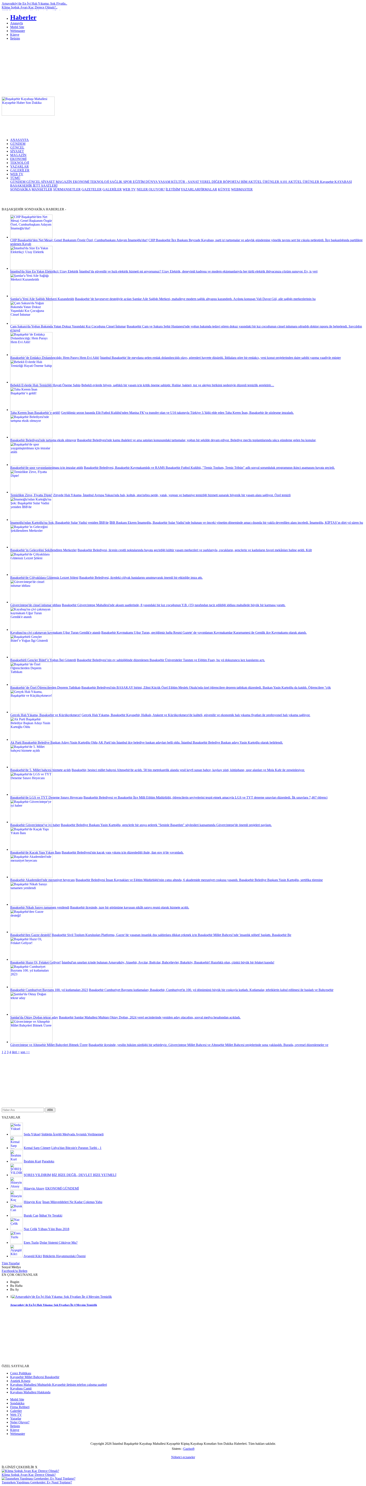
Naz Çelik (30, 1229)
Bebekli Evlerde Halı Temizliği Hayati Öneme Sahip (45, 385)
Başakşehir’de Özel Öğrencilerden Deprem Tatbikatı (45, 687)
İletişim (15, 38)
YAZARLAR (19, 166)
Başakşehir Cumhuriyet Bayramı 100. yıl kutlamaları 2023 (49, 990)
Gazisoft (188, 1448)
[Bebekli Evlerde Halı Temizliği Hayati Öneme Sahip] (31, 382)
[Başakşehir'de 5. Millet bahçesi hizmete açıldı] (31, 767)
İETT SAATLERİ (45, 185)
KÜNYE (224, 189)
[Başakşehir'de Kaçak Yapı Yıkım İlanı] (31, 849)
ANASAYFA (19, 140)
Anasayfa (16, 23)
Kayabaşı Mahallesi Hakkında (30, 1392)
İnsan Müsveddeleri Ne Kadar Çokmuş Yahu (72, 1202)
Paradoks (48, 1161)
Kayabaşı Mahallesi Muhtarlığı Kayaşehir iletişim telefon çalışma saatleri (58, 1384)
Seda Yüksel (32, 1134)
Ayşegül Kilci (33, 1256)
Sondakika (17, 1403)
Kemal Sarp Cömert (37, 1148)
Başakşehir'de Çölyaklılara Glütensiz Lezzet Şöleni (44, 577)
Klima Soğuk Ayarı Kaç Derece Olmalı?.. (29, 7)
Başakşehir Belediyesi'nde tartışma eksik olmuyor (43, 440)
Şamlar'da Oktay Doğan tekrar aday (34, 1017)
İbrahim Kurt (32, 1161)
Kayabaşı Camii (21, 1388)
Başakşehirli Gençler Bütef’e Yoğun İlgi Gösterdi (43, 660)
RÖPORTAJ (232, 182)
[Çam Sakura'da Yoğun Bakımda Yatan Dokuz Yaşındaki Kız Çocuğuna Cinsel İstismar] (31, 323)
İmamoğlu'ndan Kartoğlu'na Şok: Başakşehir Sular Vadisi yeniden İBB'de (59, 522)
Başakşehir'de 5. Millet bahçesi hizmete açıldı (40, 770)
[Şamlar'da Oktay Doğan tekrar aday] (31, 1014)
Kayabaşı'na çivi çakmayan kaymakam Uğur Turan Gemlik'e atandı (55, 632)
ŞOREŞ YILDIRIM (37, 1175)
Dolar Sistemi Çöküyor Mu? (59, 1242)
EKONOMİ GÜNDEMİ (62, 1188)
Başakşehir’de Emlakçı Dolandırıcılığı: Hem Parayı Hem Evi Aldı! (54, 357)
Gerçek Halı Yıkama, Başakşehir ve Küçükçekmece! (45, 715)
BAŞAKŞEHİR (21, 185)
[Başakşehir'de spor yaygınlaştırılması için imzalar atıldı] (31, 464)
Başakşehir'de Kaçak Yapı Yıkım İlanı (35, 852)
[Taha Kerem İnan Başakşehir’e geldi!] (31, 409)
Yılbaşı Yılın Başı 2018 (53, 1229)
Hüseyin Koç (33, 1202)
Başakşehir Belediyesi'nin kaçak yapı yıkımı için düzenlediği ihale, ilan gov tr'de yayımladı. (123, 852)
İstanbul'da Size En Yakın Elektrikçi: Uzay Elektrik (44, 271)
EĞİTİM (139, 182)
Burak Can (31, 1215)
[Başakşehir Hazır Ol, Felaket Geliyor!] (31, 959)
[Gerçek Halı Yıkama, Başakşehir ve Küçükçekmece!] (31, 712)
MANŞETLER (42, 189)
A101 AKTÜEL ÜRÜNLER (300, 182)
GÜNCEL (17, 147)
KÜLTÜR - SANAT (185, 182)
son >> (25, 1052)
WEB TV (16, 174)
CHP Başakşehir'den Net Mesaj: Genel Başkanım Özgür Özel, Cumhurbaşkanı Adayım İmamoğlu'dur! (79, 240)
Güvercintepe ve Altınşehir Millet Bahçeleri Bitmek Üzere (49, 1045)
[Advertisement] (235, 106)
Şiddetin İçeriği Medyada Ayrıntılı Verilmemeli (72, 1134)
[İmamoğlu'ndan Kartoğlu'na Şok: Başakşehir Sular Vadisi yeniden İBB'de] (31, 519)
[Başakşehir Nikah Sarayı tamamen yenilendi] (31, 904)
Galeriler (16, 1411)
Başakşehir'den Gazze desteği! (30, 935)
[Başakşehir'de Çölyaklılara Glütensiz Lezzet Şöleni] (31, 574)
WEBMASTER (242, 189)
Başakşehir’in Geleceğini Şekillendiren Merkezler (43, 550)
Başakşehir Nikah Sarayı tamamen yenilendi (39, 907)
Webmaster (17, 31)
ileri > (16, 1052)
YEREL (206, 182)
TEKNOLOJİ (19, 163)
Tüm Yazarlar (11, 1263)
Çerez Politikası (20, 1373)
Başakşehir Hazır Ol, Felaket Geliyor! (35, 962)
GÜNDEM (17, 143)
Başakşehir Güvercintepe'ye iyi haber (35, 825)
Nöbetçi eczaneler (183, 1457)
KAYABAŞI (343, 182)
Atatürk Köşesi (20, 1381)
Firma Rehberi (19, 1407)
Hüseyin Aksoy (34, 1188)
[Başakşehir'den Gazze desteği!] (31, 932)
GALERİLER (19, 170)
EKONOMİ (18, 159)
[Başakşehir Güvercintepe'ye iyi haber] (31, 822)
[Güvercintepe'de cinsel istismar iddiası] (31, 602)
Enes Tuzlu (31, 1242)
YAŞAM (164, 182)
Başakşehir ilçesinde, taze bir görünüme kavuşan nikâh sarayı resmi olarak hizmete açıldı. (129, 907)
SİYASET (17, 151)
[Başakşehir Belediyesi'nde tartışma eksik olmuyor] (31, 437)
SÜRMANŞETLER (67, 189)
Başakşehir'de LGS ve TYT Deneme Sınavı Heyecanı (46, 797)
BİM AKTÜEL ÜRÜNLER (260, 182)
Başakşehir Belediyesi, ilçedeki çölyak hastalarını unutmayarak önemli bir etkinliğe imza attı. (141, 577)
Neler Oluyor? (19, 1422)
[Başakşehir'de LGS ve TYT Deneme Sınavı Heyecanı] (31, 794)
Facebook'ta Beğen (14, 1271)
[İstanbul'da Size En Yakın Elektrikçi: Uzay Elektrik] (31, 268)
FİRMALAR (208, 189)
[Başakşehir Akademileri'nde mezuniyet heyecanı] (31, 877)
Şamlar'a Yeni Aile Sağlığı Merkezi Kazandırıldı (42, 299)
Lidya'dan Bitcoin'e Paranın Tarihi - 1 (76, 1148)
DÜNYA (152, 182)
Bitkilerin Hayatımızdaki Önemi (64, 1256)
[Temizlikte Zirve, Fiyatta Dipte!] (31, 492)
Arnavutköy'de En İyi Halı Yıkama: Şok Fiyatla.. (34, 3)
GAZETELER (92, 189)
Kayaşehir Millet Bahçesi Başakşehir (34, 1377)
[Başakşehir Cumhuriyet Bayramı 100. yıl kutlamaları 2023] (31, 987)
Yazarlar (15, 1418)
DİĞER (217, 182)
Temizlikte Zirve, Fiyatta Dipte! (31, 495)
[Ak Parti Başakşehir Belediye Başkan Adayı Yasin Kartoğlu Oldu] (31, 739)
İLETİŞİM (173, 189)
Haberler (23, 17)
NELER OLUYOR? (151, 189)
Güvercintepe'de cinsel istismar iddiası (35, 605)
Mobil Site (17, 27)
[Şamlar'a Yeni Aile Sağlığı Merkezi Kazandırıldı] (31, 296)
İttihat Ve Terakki (50, 1215)
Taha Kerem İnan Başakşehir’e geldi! (35, 412)
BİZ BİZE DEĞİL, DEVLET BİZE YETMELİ (84, 1175)
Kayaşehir (327, 182)
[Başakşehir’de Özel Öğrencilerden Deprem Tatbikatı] (31, 684)
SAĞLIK (116, 182)
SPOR (128, 182)
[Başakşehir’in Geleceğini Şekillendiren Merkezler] (31, 547)
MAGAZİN (18, 155)
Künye (14, 34)
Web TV (16, 1414)
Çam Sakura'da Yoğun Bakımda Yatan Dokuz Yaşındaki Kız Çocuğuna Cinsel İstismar (68, 326)
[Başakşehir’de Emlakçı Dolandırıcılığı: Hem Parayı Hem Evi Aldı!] (31, 354)
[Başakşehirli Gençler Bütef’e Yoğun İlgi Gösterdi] (31, 657)
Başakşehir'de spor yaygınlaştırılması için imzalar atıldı (46, 467)
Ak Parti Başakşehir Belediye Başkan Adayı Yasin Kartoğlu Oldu (54, 742)
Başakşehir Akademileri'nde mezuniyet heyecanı (42, 880)
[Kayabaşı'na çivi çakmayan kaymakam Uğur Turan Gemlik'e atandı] (31, 629)
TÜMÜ (15, 178)
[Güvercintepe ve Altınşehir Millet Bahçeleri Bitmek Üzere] (31, 1042)
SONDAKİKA (20, 189)
